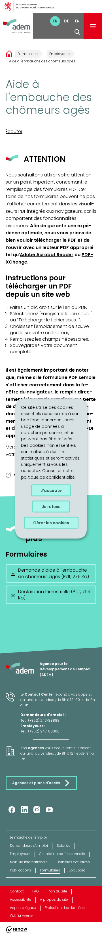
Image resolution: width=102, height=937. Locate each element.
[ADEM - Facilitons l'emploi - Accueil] (16, 26)
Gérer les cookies (51, 523)
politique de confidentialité (48, 477)
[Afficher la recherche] (77, 32)
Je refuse (51, 506)
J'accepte (51, 490)
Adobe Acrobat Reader (46, 254)
